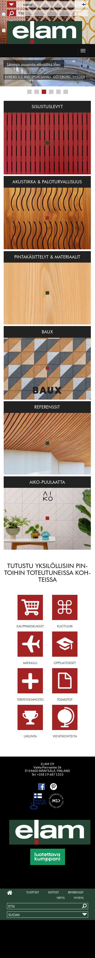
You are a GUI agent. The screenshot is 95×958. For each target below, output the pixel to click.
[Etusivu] (47, 32)
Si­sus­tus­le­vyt (47, 106)
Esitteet (53, 892)
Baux (47, 331)
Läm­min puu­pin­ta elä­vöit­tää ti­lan (34, 64)
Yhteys (78, 898)
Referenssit (75, 892)
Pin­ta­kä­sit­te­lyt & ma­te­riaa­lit (47, 256)
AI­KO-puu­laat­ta (47, 482)
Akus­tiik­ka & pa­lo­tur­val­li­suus (47, 181)
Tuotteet (32, 892)
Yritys (60, 898)
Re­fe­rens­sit (47, 406)
